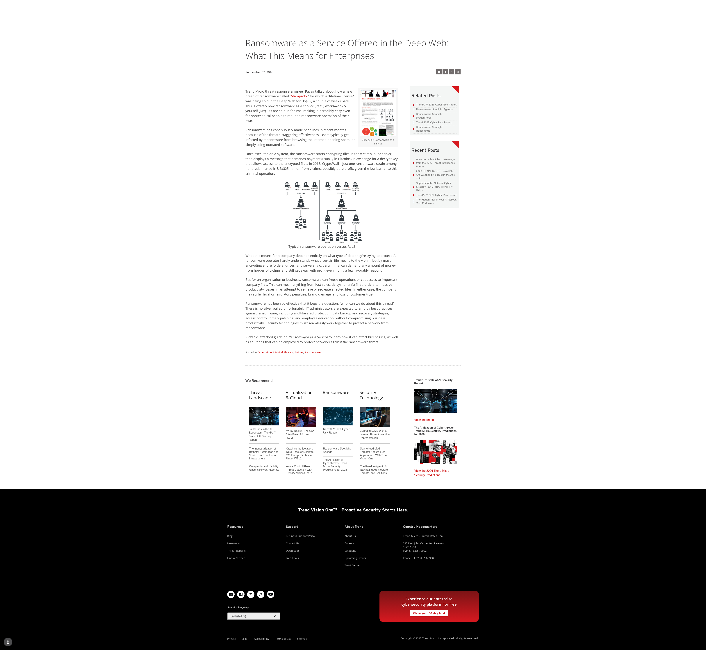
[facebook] (445, 71)
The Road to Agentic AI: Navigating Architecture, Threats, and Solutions (374, 469)
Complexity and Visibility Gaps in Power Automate (264, 468)
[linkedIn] (458, 71)
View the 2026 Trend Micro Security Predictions (431, 472)
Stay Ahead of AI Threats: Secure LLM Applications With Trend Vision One (374, 453)
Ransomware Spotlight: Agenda (433, 109)
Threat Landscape (260, 395)
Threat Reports (236, 550)
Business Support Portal (300, 536)
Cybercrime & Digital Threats (275, 352)
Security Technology (371, 395)
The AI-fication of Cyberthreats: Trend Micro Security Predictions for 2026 (335, 464)
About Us (350, 536)
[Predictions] (435, 450)
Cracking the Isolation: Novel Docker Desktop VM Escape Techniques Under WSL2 (300, 453)
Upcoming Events (355, 558)
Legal (245, 638)
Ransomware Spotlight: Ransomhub (428, 128)
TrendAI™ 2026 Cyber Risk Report (436, 104)
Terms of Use (283, 638)
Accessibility (261, 638)
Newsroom (233, 543)
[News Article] (435, 399)
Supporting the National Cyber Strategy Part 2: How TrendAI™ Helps (433, 186)
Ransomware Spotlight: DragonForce (428, 115)
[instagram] (260, 594)
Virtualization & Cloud (299, 395)
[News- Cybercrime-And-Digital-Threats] (439, 71)
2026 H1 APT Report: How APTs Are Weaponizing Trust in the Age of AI (434, 174)
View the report (424, 418)
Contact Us (292, 543)
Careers (349, 543)
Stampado (299, 96)
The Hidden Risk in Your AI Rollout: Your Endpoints (435, 201)
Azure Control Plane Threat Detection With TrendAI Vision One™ (299, 469)
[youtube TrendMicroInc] (270, 594)
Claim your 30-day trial (427, 612)
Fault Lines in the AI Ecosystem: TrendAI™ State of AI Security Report (262, 428)
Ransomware (313, 352)
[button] (253, 616)
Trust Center (352, 565)
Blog (230, 536)
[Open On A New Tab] (451, 71)
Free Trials (292, 558)
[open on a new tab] (250, 594)
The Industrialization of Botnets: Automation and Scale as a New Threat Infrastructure (263, 453)
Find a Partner (236, 558)
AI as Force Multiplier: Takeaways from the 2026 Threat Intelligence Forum (434, 162)
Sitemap (302, 638)
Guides (299, 352)
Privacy (231, 638)
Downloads (292, 550)
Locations (350, 550)
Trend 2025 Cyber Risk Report (432, 122)
